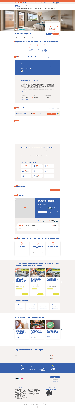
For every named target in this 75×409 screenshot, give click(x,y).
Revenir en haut (37, 407)
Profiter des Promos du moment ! (49, 0)
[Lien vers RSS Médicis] (23, 378)
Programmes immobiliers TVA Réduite (34, 393)
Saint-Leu (51, 358)
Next (62, 20)
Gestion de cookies (38, 404)
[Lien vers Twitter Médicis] (17, 378)
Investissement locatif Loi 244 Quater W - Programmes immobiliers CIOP (21, 398)
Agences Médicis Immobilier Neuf (51, 387)
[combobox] (43, 190)
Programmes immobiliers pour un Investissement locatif (33, 392)
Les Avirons (51, 359)
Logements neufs (17, 294)
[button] (25, 207)
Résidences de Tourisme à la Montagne (34, 395)
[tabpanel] (37, 20)
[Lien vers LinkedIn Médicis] (18, 378)
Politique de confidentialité (32, 404)
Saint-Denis (51, 356)
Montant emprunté (18, 189)
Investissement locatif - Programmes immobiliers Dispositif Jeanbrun (20, 392)
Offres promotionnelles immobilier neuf (34, 390)
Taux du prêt (29, 189)
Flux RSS (50, 404)
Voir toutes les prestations (25, 99)
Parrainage (31, 2)
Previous (13, 20)
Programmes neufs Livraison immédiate (34, 394)
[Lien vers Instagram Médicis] (22, 378)
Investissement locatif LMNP (19, 396)
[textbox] (44, 190)
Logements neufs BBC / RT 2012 (33, 389)
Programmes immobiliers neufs (20, 387)
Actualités (35, 2)
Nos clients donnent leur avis (51, 389)
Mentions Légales (26, 404)
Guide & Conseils (39, 2)
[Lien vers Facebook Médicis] (15, 378)
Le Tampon (51, 357)
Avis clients (46, 404)
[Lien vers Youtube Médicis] (20, 378)
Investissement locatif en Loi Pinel (20, 390)
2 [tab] (37, 229)
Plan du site (43, 404)
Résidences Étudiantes (31, 398)
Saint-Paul (51, 355)
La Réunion (16, 355)
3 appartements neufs (52, 29)
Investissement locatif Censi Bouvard (20, 395)
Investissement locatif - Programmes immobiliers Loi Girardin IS (20, 394)
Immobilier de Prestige (18, 389)
